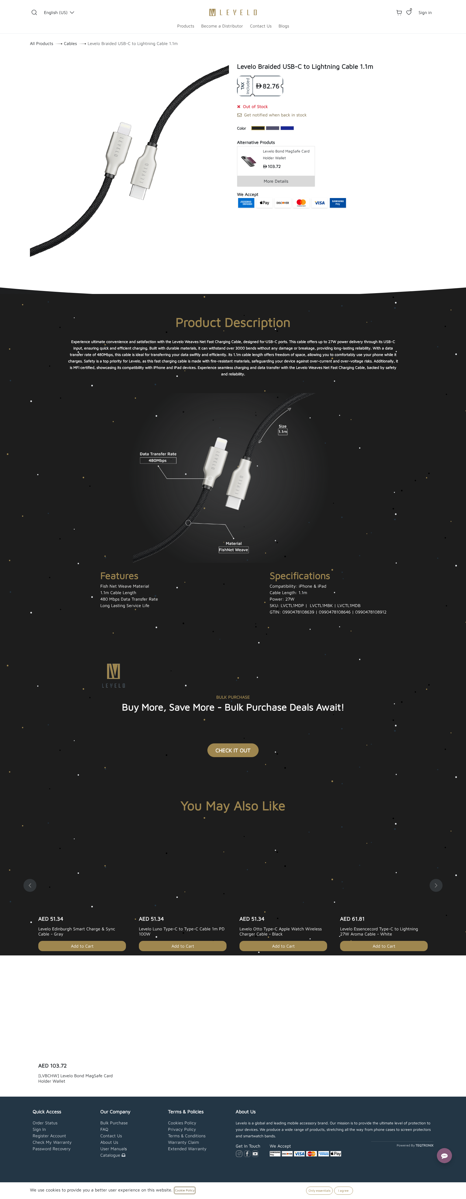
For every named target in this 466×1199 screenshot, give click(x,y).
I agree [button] (343, 1190)
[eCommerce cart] (399, 12)
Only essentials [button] (319, 1190)
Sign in (425, 12)
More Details (276, 181)
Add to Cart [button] (82, 946)
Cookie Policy (184, 1190)
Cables (70, 43)
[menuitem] (185, 25)
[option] (233, 885)
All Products (41, 43)
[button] (34, 12)
